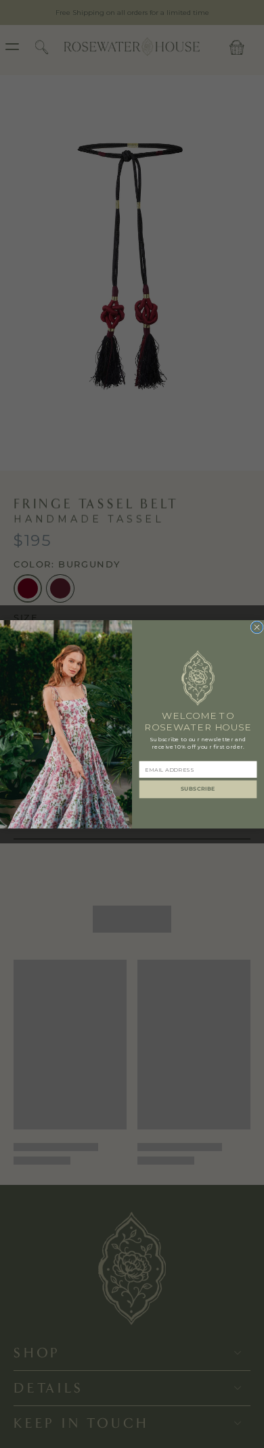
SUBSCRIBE (198, 789)
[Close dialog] (257, 626)
